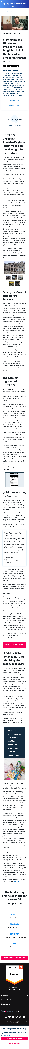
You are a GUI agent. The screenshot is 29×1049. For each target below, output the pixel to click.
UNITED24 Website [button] (14, 105)
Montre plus (7, 1035)
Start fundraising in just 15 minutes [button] (14, 958)
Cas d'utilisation (7, 1000)
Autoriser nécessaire (14, 1043)
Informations (5, 996)
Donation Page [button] (14, 100)
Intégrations (5, 1004)
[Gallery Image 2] (14, 278)
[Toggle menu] (25, 11)
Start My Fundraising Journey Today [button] (14, 645)
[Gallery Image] (14, 267)
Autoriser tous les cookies (14, 1038)
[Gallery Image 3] (20, 278)
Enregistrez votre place (18, 5)
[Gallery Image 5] (17, 284)
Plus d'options (5, 1047)
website (16, 881)
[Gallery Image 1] (8, 278)
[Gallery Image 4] (11, 284)
